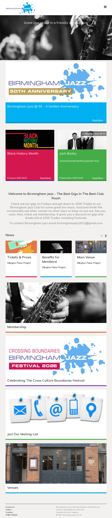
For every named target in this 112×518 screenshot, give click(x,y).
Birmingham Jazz (20, 7)
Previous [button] (101, 126)
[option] (56, 37)
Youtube (9, 512)
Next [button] (105, 126)
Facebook (10, 507)
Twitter (8, 509)
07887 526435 (11, 515)
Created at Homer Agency (67, 512)
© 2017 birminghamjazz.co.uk (68, 515)
